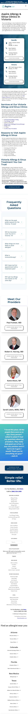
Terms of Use (14, 601)
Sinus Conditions (14, 525)
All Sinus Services (14, 532)
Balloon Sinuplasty (14, 531)
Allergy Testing (14, 498)
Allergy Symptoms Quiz (14, 508)
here (14, 3)
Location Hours (14, 58)
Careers (14, 566)
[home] (8, 6)
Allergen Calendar (14, 582)
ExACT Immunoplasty (14, 503)
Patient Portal (14, 591)
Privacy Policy (14, 603)
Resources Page (14, 576)
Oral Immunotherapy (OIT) (14, 517)
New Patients (14, 583)
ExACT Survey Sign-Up (14, 587)
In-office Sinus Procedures (10, 128)
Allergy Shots (7, 125)
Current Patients (14, 585)
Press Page (14, 568)
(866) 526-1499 (16, 491)
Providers (14, 564)
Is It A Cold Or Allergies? (14, 507)
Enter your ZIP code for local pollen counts (14, 551)
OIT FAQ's (14, 519)
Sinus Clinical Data (14, 599)
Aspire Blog (14, 578)
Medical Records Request (14, 589)
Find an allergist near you (14, 625)
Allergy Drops (14, 499)
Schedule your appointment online (14, 468)
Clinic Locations (14, 562)
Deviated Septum (14, 529)
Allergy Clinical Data (14, 597)
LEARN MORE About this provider (14, 327)
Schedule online (14, 187)
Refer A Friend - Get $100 (14, 570)
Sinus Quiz (14, 534)
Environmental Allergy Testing (11, 119)
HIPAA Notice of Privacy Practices (14, 604)
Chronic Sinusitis (14, 527)
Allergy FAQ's (14, 505)
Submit (14, 556)
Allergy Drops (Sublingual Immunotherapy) (14, 124)
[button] (26, 6)
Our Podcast (14, 580)
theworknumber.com (22, 618)
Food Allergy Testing (9, 121)
